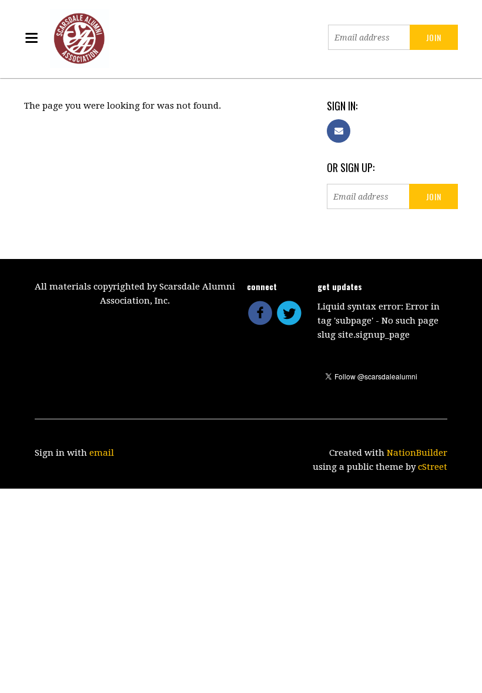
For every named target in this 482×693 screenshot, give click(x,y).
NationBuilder (417, 453)
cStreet (432, 467)
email (101, 453)
